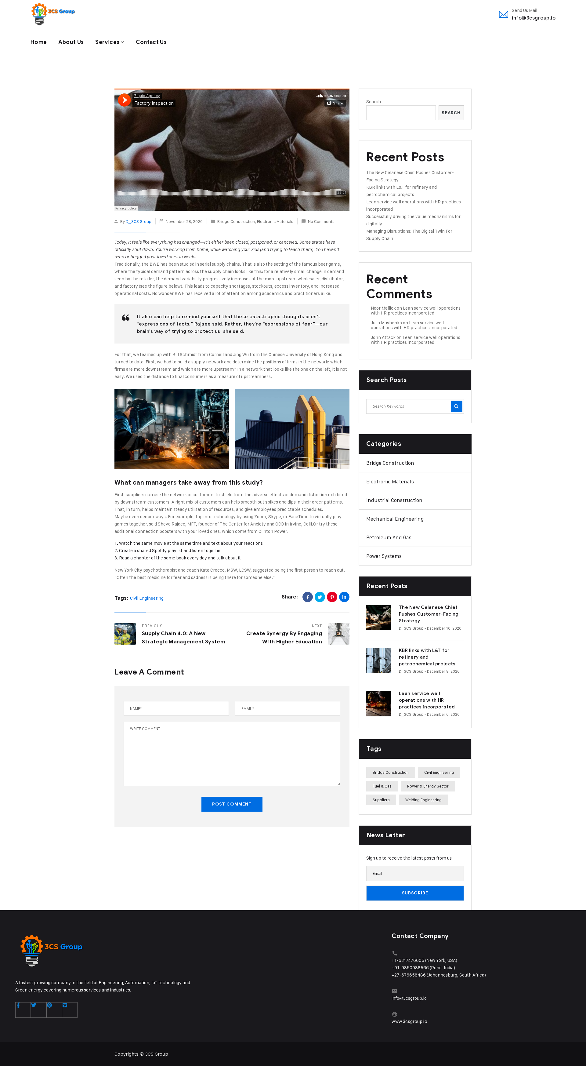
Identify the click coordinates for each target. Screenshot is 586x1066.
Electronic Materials (275, 221)
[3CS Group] (53, 14)
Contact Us (151, 42)
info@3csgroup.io (533, 18)
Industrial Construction (394, 500)
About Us (71, 42)
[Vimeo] (70, 1010)
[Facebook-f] (23, 1010)
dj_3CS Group (138, 221)
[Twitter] (320, 597)
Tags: (121, 598)
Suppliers (381, 799)
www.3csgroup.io (409, 1021)
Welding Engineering (423, 799)
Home (39, 42)
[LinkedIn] (344, 597)
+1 (394, 960)
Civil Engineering (147, 598)
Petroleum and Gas (388, 537)
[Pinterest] (332, 597)
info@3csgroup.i (408, 998)
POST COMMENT (232, 804)
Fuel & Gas (382, 786)
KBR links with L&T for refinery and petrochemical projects (427, 657)
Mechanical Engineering (395, 519)
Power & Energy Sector (428, 786)
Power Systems (384, 556)
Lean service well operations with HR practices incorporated (416, 310)
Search (373, 101)
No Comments (321, 221)
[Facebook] (307, 597)
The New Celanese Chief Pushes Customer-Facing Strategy (429, 614)
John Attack (383, 337)
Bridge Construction (236, 221)
